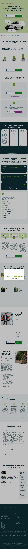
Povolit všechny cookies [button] (18, 276)
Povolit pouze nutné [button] (9, 276)
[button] (14, 278)
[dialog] (14, 274)
